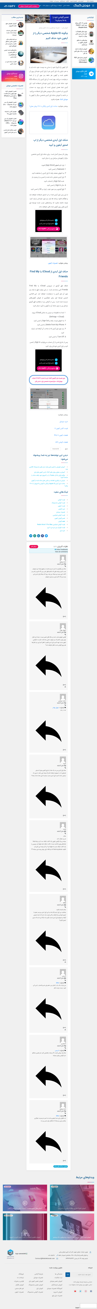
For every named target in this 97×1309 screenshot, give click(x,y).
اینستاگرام (62, 1)
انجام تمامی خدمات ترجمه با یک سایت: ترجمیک (11, 33)
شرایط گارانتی (38, 1274)
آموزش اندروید (73, 1)
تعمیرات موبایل (60, 512)
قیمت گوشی (61, 500)
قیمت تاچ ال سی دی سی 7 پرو (56, 528)
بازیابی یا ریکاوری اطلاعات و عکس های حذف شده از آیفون (48, 481)
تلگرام (67, 1)
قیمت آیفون (61, 506)
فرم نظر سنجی (19, 1288)
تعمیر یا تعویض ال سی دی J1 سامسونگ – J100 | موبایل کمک (9, 104)
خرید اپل (62, 531)
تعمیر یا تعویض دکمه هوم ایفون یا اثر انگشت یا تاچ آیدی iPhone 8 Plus (10, 94)
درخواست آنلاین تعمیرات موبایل (28, 6)
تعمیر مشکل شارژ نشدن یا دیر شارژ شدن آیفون (10, 131)
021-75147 (9, 6)
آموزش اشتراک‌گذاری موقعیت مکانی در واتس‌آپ (72, 1208)
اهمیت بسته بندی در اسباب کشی (10, 63)
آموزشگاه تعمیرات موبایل (54, 1288)
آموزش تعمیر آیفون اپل (36, 1281)
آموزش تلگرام (20, 1285)
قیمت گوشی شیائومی (59, 515)
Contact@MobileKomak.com (45, 1258)
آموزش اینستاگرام (57, 1285)
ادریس (57, 1050)
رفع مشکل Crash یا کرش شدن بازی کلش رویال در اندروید (81, 34)
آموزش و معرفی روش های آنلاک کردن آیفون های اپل (49, 472)
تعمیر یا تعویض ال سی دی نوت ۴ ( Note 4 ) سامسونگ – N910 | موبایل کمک (10, 122)
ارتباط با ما (20, 1277)
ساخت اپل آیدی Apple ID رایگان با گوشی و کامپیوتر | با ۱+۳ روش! (49, 485)
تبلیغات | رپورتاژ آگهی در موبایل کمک (52, 5)
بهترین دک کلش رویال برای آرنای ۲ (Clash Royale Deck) (81, 25)
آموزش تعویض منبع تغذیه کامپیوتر (11, 24)
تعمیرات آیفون (19, 1292)
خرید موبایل (64, 421)
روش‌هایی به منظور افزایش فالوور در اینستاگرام (82, 42)
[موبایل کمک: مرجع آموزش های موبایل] (82, 5)
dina (57, 983)
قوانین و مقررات (19, 1281)
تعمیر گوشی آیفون (60, 518)
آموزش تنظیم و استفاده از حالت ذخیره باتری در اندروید (24, 1237)
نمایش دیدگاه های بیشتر (60, 1166)
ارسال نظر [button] (33, 546)
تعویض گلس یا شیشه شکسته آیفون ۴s (10, 112)
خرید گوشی (61, 509)
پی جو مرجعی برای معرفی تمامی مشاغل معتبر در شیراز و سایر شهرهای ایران (10, 42)
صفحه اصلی (66, 5)
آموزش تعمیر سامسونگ (36, 1285)
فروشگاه (21, 1274)
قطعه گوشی (61, 521)
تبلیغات (51, 1)
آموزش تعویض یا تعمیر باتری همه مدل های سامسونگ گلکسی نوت (48, 468)
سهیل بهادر (56, 707)
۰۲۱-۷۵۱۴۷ (52, 1255)
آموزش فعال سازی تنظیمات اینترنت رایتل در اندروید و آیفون (25, 1208)
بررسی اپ (56, 1)
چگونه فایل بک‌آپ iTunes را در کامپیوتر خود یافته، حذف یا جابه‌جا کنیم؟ (49, 476)
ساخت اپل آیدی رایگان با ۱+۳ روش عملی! (43, 106)
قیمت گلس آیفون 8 (61, 428)
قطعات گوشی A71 (62, 442)
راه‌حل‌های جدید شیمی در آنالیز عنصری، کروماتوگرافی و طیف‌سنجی (10, 53)
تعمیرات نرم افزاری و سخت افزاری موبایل (49, 28)
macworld (55, 449)
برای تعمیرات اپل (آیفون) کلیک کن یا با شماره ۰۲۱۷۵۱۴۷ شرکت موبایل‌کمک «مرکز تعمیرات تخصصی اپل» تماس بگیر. (48, 380)
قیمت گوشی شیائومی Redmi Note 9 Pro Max (51, 525)
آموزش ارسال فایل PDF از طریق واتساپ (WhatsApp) (80, 60)
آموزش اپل (80, 1)
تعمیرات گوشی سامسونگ (35, 1292)
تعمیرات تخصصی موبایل (14, 85)
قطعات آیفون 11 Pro (61, 435)
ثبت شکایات (58, 1277)
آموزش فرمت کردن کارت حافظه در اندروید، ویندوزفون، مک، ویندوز (72, 1237)
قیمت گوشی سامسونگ (58, 503)
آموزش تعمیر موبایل (56, 1281)
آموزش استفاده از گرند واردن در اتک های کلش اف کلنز (80, 51)
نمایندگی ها (58, 1274)
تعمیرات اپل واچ (57, 1295)
